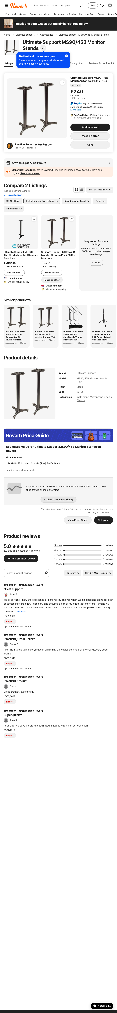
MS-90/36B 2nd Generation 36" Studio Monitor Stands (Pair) (13, 337)
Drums (101, 14)
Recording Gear (86, 14)
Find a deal (10, 14)
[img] (41, 144)
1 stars (58, 563)
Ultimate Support (86, 372)
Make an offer (90, 135)
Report (9, 621)
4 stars (58, 550)
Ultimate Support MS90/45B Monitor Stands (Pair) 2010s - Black (89, 79)
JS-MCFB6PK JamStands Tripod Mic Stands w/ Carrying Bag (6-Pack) (72, 337)
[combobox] (55, 463)
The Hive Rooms (24, 144)
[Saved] (102, 5)
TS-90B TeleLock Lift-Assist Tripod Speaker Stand (101, 337)
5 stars (58, 545)
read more (21, 612)
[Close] (66, 56)
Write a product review (21, 558)
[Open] (108, 463)
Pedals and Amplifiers (40, 14)
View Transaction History (60, 499)
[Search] (81, 5)
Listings (8, 63)
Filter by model (14, 457)
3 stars (58, 554)
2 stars (58, 559)
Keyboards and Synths (65, 14)
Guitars (22, 14)
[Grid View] (76, 189)
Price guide (76, 63)
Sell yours (104, 520)
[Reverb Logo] (18, 5)
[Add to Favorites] (43, 48)
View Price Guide (78, 520)
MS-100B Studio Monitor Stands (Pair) (45, 335)
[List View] (81, 189)
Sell (93, 5)
